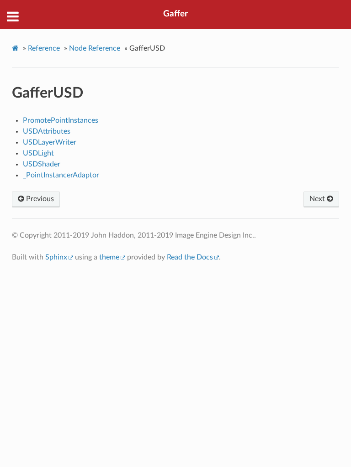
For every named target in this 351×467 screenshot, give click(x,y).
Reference (44, 48)
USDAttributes (46, 131)
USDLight (38, 153)
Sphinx (56, 257)
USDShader (41, 164)
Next (318, 198)
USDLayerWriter (49, 142)
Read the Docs (190, 257)
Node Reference (94, 48)
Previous (39, 198)
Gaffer (175, 14)
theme (109, 257)
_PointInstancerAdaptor (61, 175)
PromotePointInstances (60, 120)
